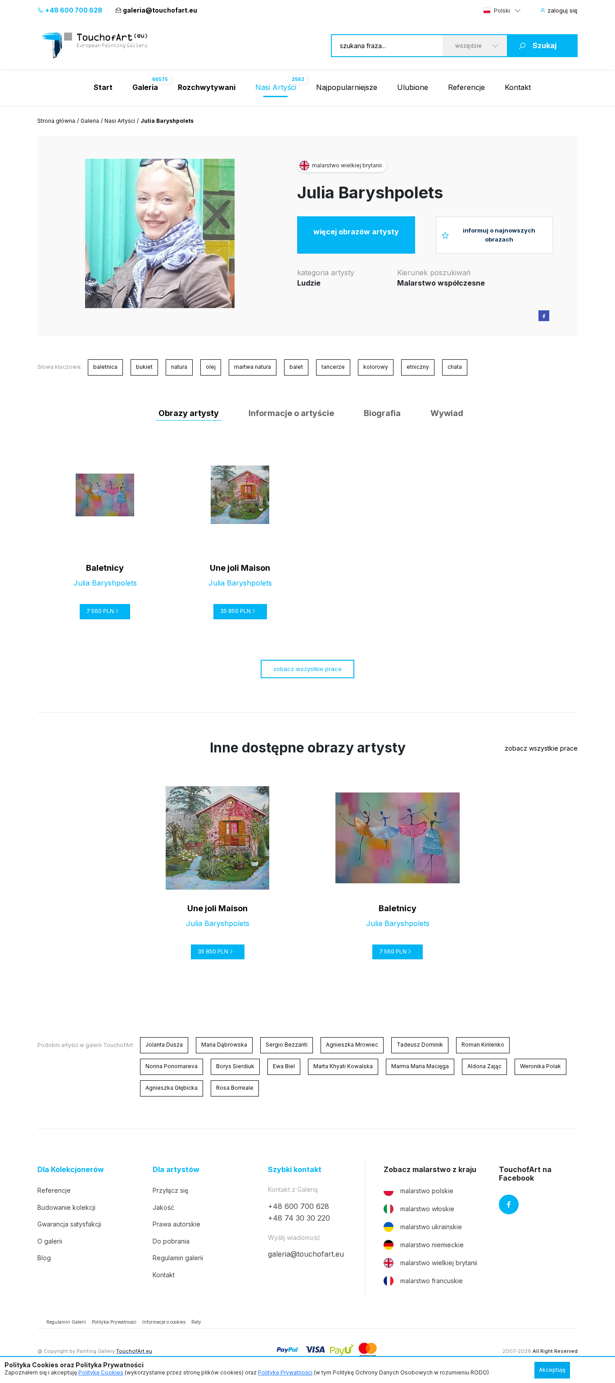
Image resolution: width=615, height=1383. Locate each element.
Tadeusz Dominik (420, 1044)
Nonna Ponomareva (171, 1066)
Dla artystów (176, 1169)
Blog (44, 1258)
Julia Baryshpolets (370, 192)
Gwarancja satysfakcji (69, 1224)
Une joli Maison (240, 568)
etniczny (418, 366)
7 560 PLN (100, 611)
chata (455, 366)
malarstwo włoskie (427, 1209)
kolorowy (375, 366)
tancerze (333, 366)
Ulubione (412, 87)
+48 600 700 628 (73, 10)
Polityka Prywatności (114, 1322)
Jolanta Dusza (164, 1044)
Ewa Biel (284, 1066)
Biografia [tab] (382, 413)
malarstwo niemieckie (432, 1245)
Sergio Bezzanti (287, 1044)
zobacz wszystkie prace (307, 668)
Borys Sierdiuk (235, 1066)
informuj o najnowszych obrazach (499, 235)
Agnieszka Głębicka (171, 1087)
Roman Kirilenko (482, 1044)
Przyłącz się (170, 1190)
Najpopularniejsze (346, 87)
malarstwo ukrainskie (431, 1227)
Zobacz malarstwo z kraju (430, 1169)
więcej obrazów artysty (356, 231)
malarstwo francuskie (431, 1281)
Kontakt (518, 87)
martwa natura (252, 366)
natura (179, 366)
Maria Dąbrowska (224, 1044)
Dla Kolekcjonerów (70, 1169)
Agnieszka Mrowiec (352, 1044)
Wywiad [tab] (446, 413)
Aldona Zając (484, 1066)
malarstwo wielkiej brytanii (438, 1263)
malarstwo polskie (426, 1191)
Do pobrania (171, 1241)
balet (296, 366)
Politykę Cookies (100, 1372)
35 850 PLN (235, 611)
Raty (196, 1322)
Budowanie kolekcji (66, 1207)
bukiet (144, 366)
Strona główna (56, 120)
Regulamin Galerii (66, 1322)
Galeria (90, 120)
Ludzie (309, 282)
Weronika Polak (540, 1066)
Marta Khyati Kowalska (343, 1066)
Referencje (466, 87)
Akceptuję (552, 1369)
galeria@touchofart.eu (160, 10)
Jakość (163, 1207)
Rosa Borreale (234, 1087)
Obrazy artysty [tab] (188, 413)
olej (211, 366)
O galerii (49, 1241)
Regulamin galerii (178, 1258)
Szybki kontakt (294, 1169)
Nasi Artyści (275, 87)
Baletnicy (105, 568)
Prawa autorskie (176, 1224)
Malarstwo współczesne (441, 282)
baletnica (105, 366)
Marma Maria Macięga (420, 1066)
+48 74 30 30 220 (299, 1217)
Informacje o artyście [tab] (291, 413)
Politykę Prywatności (285, 1372)
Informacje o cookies (163, 1322)
